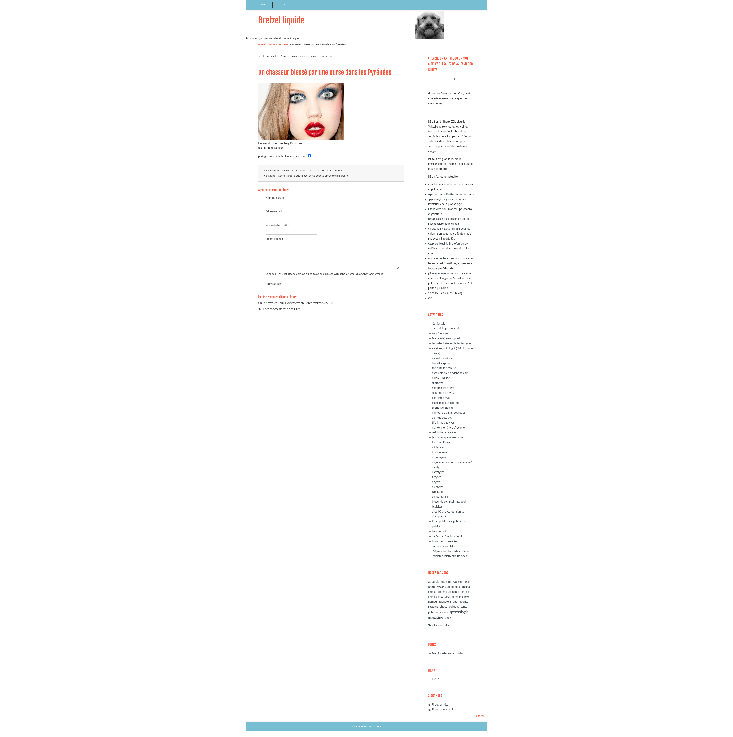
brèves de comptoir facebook (449, 501)
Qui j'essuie (438, 323)
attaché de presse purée (442, 184)
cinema (465, 587)
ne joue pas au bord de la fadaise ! (452, 462)
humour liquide (441, 378)
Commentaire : (274, 238)
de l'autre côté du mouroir (447, 536)
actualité (270, 176)
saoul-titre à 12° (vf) (444, 393)
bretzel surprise (441, 363)
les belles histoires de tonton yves (451, 343)
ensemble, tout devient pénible (450, 373)
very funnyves (440, 333)
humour (433, 601)
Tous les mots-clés (438, 625)
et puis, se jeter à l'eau (273, 56)
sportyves (437, 383)
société (320, 176)
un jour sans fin (441, 496)
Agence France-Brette (288, 176)
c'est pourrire (439, 516)
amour (440, 587)
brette (435, 679)
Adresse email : (274, 211)
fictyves (436, 477)
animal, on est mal (442, 358)
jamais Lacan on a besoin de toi (446, 218)
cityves (436, 482)
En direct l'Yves (441, 442)
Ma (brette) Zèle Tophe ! (446, 338)
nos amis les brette (278, 44)
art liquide (438, 447)
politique (454, 606)
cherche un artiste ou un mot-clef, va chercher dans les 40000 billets (450, 64)
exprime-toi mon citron (450, 592)
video (431, 293)
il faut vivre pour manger (442, 209)
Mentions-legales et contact (448, 653)
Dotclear (375, 727)
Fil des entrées (439, 704)
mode (304, 176)
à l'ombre (448, 103)
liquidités (437, 506)
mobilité (463, 602)
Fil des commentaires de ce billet (281, 309)
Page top (479, 716)
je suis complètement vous (447, 437)
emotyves (437, 487)
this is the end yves (443, 422)
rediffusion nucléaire (444, 432)
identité (444, 601)
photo (312, 176)
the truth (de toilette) (444, 368)
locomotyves (439, 452)
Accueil (262, 44)
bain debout (439, 531)
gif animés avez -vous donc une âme (449, 273)
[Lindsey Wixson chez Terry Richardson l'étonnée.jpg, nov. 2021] (301, 139)
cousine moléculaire (443, 546)
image (453, 602)
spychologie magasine (337, 176)
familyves (437, 491)
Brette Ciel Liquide (442, 407)
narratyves (438, 472)
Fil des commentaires (443, 709)
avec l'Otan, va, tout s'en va (448, 511)
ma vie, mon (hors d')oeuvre (448, 427)
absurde (433, 581)
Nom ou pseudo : (276, 197)
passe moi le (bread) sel (445, 402)
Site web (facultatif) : (278, 225)
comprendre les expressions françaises (450, 258)
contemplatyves (441, 397)
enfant (432, 592)
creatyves (437, 467)
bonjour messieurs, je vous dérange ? (309, 56)
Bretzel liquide (281, 20)
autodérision (452, 586)
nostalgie (433, 607)
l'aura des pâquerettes (445, 541)
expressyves (439, 457)
